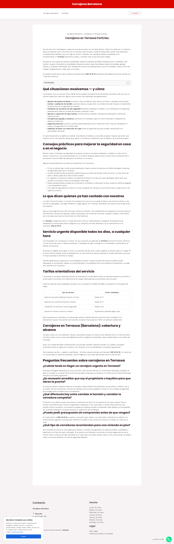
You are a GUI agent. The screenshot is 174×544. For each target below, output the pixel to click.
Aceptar (23, 536)
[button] (135, 13)
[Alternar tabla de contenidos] (127, 82)
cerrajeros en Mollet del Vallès (93, 284)
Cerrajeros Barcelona (87, 4)
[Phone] (168, 539)
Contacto (65, 13)
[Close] (42, 517)
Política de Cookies (17, 532)
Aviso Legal (93, 531)
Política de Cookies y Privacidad (101, 534)
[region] (24, 528)
